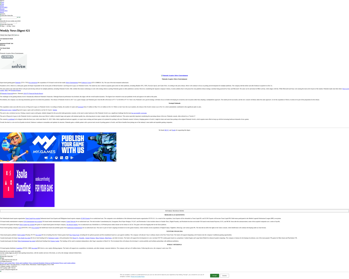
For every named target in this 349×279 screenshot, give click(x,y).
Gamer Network (71, 221)
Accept (214, 275)
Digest (2, 5)
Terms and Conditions (22, 263)
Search (2, 12)
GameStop (19, 248)
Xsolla (173, 130)
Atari (19, 227)
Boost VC (76, 238)
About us (47, 263)
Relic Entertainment (23, 241)
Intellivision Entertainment (74, 227)
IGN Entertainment (29, 221)
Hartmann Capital (53, 238)
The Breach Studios (72, 224)
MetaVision (108, 238)
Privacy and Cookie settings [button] (67, 263)
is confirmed (10, 119)
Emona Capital (55, 241)
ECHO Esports (85, 218)
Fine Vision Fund (74, 235)
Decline (224, 275)
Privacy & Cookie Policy (138, 276)
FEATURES (3, 7)
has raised (38, 235)
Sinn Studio (21, 238)
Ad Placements (54, 263)
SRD (6, 90)
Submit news (3, 10)
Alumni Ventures (90, 238)
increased (80, 107)
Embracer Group (86, 82)
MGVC (167, 130)
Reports (2, 9)
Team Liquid (29, 218)
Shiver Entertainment (72, 82)
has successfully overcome (139, 113)
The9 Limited (21, 235)
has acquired (36, 218)
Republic (81, 238)
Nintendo (18, 82)
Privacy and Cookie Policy (7, 263)
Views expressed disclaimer (37, 263)
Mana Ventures (100, 238)
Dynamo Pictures (16, 90)
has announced (33, 82)
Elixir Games (23, 224)
